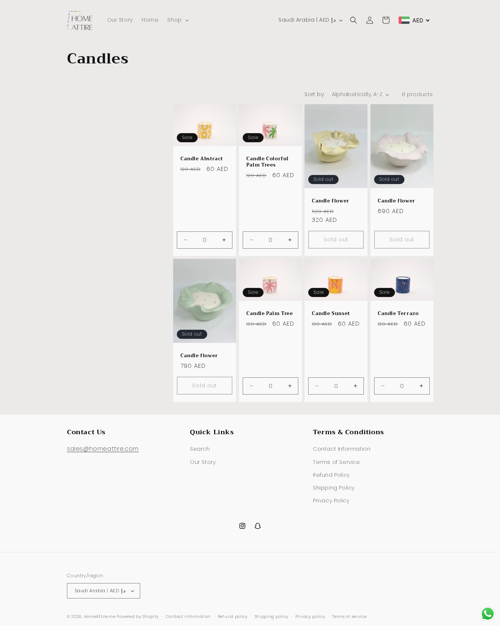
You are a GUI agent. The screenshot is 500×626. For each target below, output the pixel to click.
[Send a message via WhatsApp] (487, 613)
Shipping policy (272, 616)
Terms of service (349, 616)
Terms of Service (336, 462)
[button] (177, 20)
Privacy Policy (331, 500)
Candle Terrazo (398, 314)
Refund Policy (331, 475)
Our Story (203, 462)
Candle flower (331, 201)
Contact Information (341, 449)
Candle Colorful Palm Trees (267, 162)
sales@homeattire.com (103, 448)
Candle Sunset (331, 314)
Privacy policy (310, 616)
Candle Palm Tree (269, 314)
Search (200, 449)
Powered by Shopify (138, 616)
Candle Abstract (201, 159)
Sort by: (314, 94)
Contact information (188, 616)
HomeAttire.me (100, 616)
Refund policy (233, 616)
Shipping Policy (334, 487)
